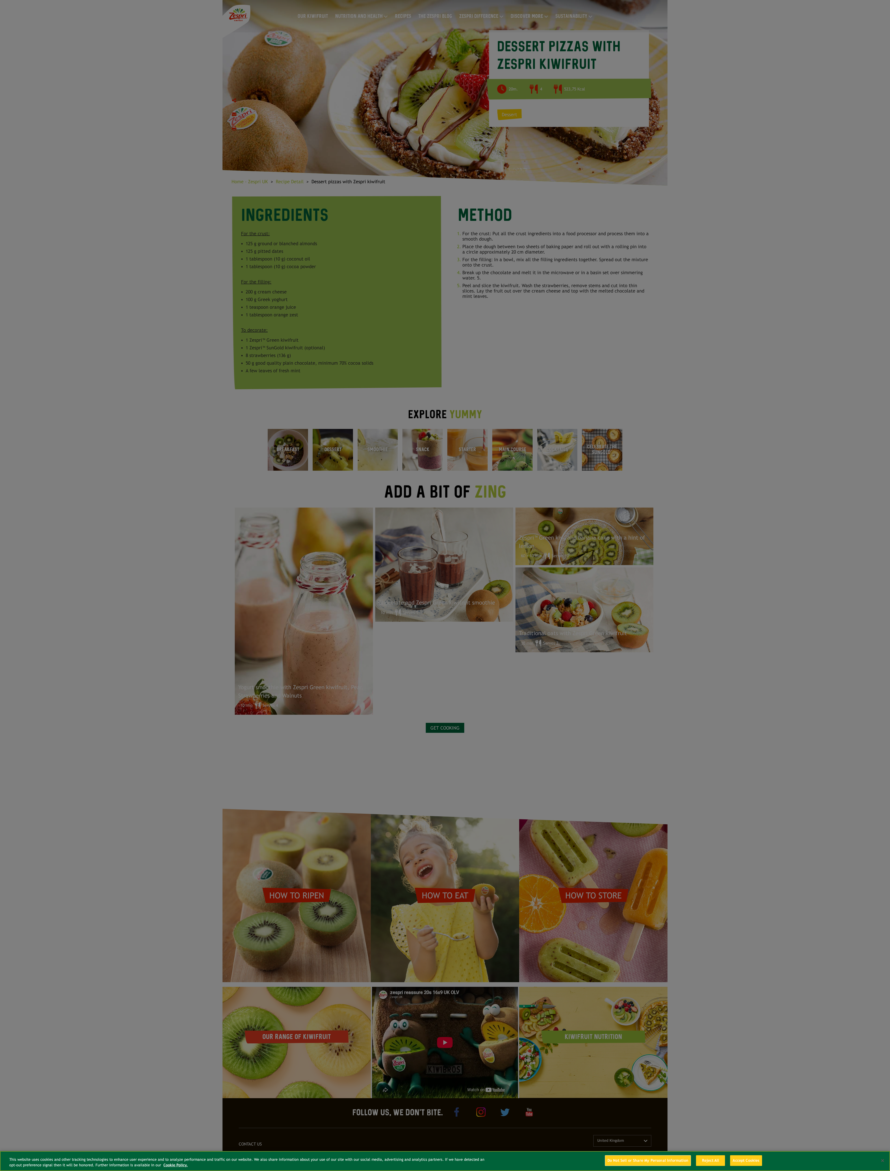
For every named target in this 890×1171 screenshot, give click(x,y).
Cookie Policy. (175, 1165)
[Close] (882, 1160)
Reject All (710, 1160)
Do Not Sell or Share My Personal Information (647, 1160)
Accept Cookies (746, 1160)
